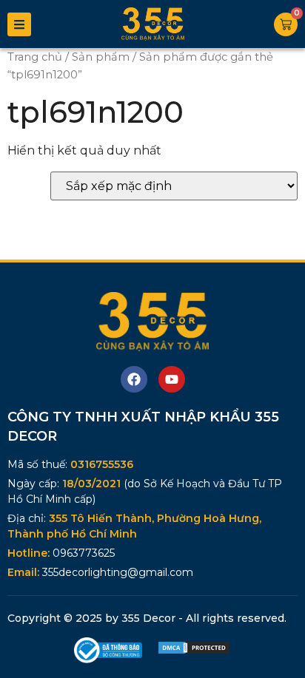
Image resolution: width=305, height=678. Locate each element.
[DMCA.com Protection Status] (194, 651)
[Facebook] (134, 379)
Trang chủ (34, 57)
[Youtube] (171, 379)
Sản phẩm (101, 57)
